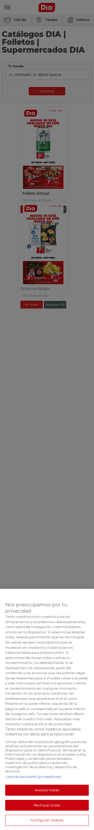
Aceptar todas (47, 790)
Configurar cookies (47, 820)
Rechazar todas (47, 805)
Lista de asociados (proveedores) (33, 776)
